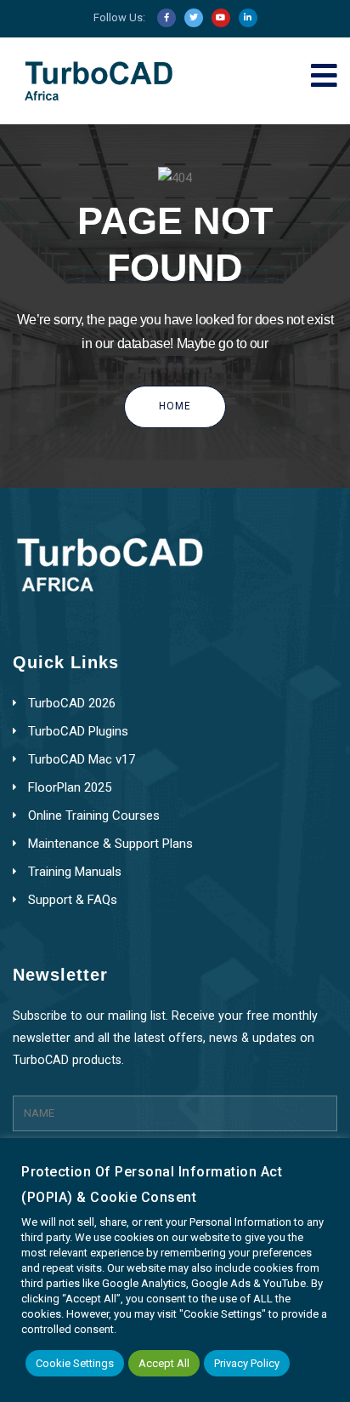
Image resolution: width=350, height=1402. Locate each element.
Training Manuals (74, 871)
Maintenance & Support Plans (110, 843)
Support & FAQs (72, 899)
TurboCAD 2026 (72, 703)
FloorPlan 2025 (69, 787)
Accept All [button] (163, 1363)
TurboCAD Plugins (78, 731)
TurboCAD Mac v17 (81, 759)
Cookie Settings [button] (75, 1363)
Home (175, 406)
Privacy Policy (246, 1363)
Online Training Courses (94, 815)
